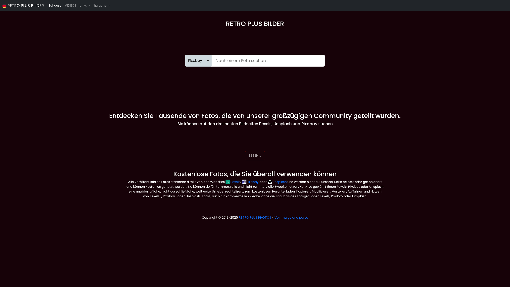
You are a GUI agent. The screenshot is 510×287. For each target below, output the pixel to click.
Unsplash (279, 182)
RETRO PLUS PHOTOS (255, 217)
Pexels (235, 182)
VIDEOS (70, 5)
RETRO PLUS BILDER (25, 5)
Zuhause (55, 5)
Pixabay (252, 182)
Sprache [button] (100, 5)
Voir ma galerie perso (291, 217)
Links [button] (83, 5)
